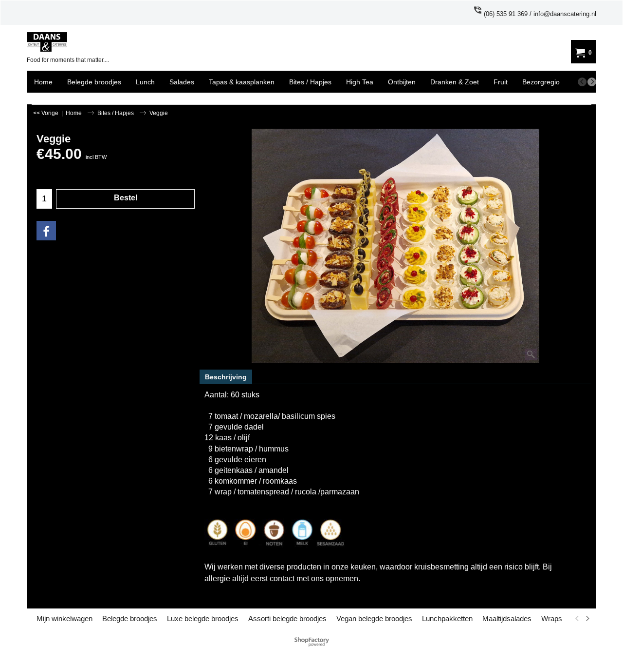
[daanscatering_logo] (86, 42)
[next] (591, 82)
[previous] (582, 82)
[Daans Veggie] (395, 246)
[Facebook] (46, 230)
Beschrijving (226, 377)
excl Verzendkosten (60, 166)
